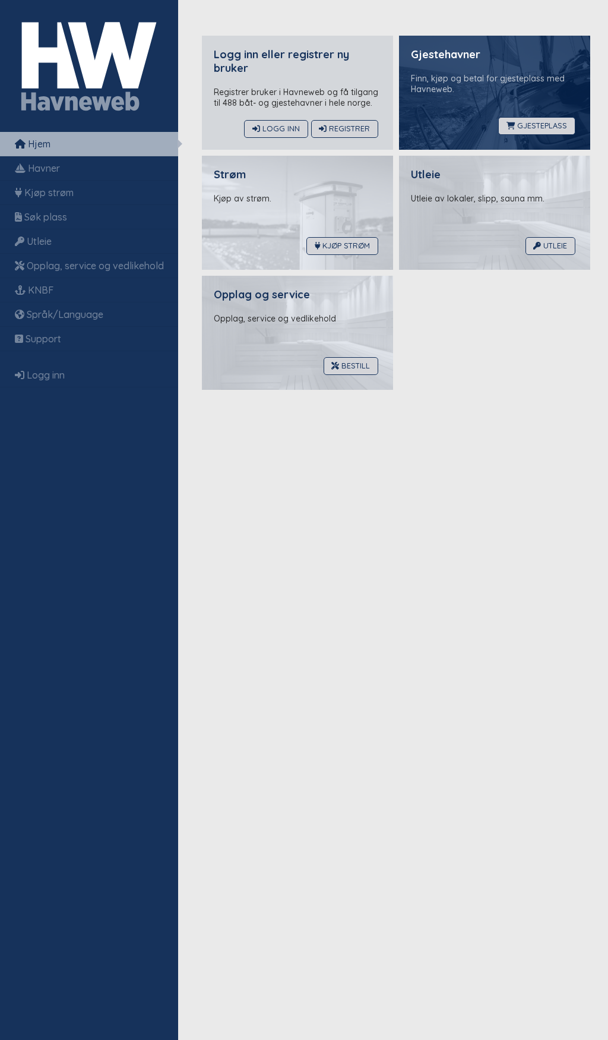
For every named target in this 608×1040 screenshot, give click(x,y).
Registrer (348, 129)
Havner (43, 168)
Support (42, 339)
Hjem (38, 144)
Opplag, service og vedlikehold (94, 266)
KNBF (39, 290)
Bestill (354, 366)
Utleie (38, 241)
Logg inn (44, 375)
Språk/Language (63, 314)
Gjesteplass (541, 126)
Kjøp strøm (48, 192)
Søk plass (44, 217)
